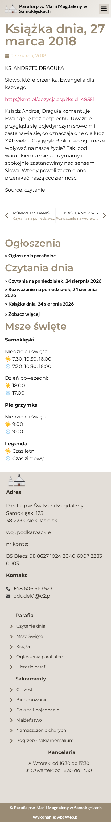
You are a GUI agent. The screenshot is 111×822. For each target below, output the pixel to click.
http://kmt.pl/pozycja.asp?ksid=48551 (50, 99)
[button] (104, 9)
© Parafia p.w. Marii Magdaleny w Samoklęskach (56, 807)
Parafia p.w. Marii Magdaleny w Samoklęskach (53, 8)
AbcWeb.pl (68, 817)
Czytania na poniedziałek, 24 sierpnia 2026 (54, 281)
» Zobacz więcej (22, 314)
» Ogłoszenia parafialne (30, 255)
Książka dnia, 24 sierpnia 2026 (40, 304)
